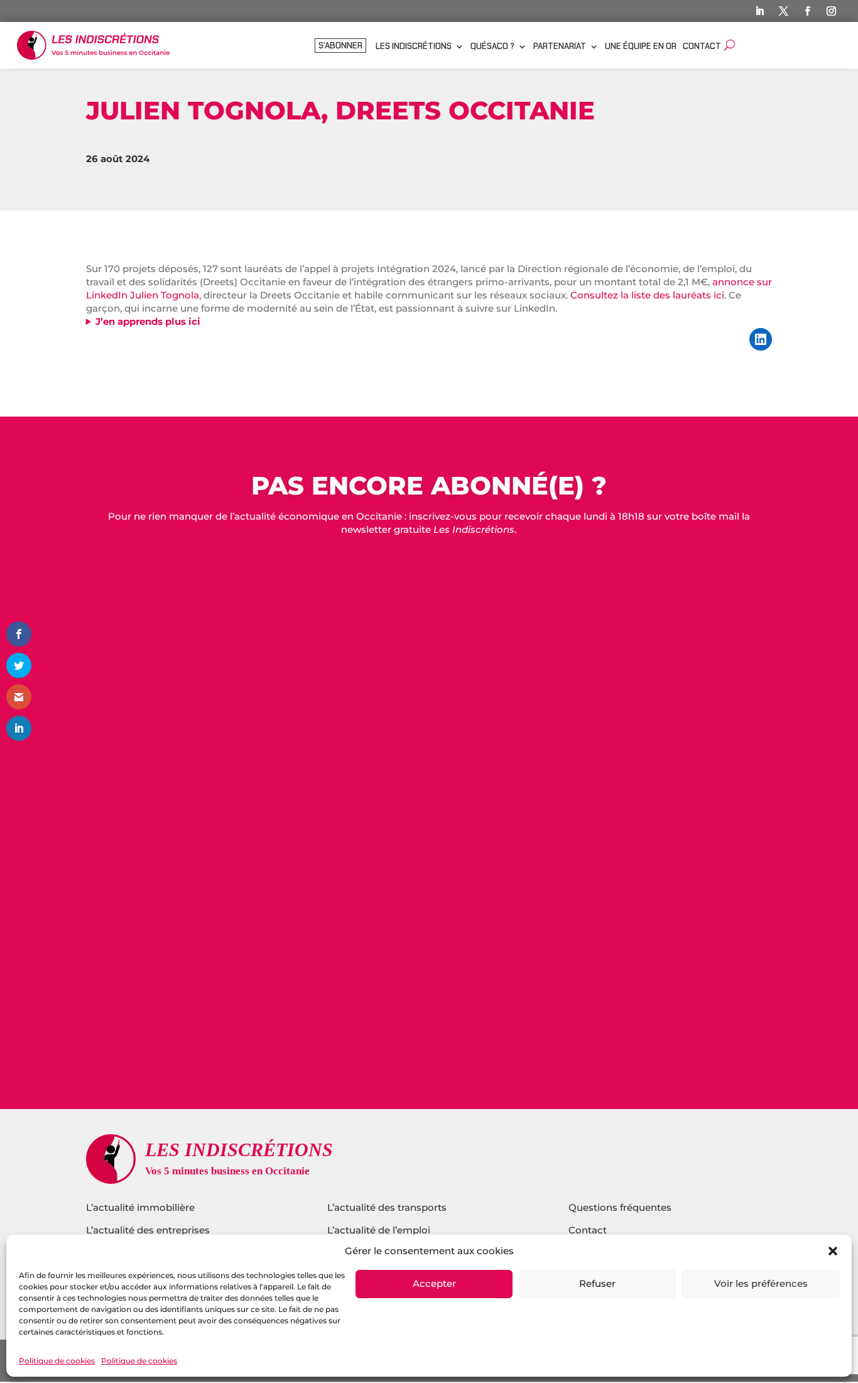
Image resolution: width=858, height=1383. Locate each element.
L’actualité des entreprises (148, 1230)
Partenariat (559, 47)
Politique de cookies (57, 1360)
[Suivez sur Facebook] (807, 11)
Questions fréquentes (619, 1207)
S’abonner (340, 46)
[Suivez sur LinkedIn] (760, 11)
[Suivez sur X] (783, 11)
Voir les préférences (761, 1284)
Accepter (434, 1284)
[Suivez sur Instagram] (831, 11)
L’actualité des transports (387, 1207)
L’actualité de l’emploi (378, 1230)
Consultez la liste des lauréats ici (647, 295)
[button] (833, 1251)
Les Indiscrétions (414, 47)
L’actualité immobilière (141, 1207)
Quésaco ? (492, 47)
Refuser (597, 1284)
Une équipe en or (640, 47)
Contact (702, 47)
